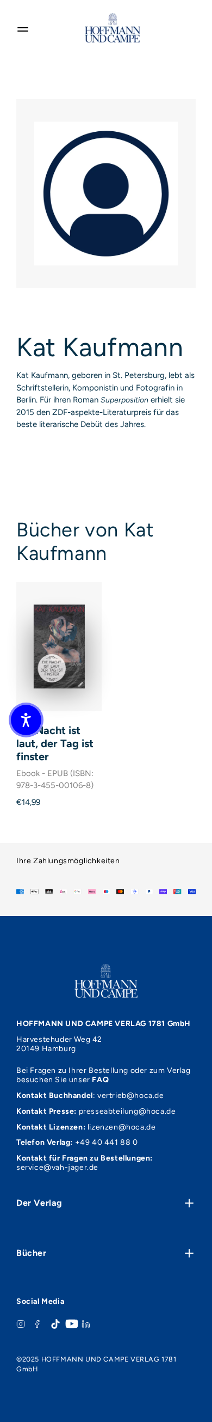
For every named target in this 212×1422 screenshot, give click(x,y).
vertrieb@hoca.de (130, 1095)
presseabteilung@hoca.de (127, 1111)
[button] (26, 720)
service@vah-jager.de (57, 1167)
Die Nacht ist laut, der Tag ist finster (54, 743)
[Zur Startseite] (112, 27)
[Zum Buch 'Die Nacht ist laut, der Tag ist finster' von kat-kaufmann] (59, 646)
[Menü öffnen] (22, 27)
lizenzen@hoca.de (122, 1127)
